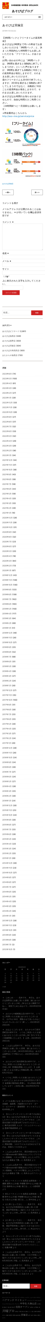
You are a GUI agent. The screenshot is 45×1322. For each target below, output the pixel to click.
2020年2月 (7, 566)
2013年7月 (6, 944)
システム (22, 1297)
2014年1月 (6, 916)
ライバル (8, 1304)
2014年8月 (7, 882)
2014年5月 (7, 896)
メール (6, 261)
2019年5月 (7, 609)
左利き (17, 1311)
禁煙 (14, 1315)
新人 (33, 1311)
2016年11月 (7, 753)
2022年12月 (7, 402)
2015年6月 (7, 834)
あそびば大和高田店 (10, 350)
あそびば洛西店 (8, 336)
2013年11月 (7, 925)
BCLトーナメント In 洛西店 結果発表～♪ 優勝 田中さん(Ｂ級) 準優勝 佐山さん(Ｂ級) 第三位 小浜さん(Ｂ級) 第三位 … (22, 1197)
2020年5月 (7, 551)
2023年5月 (7, 378)
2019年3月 (7, 618)
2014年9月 (7, 877)
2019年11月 (7, 580)
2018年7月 (6, 657)
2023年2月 (7, 393)
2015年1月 (6, 858)
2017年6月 (6, 719)
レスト (13, 1304)
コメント (8, 222)
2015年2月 (7, 853)
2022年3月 (7, 446)
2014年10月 (7, 873)
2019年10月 (7, 585)
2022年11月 (7, 407)
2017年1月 (6, 743)
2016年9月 (7, 762)
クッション (11, 1297)
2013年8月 (7, 940)
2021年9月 (7, 474)
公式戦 (38, 1304)
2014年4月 (7, 901)
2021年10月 (7, 470)
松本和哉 (6, 1109)
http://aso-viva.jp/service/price (18, 116)
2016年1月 (6, 801)
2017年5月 (6, 724)
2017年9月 (6, 705)
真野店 (10, 1315)
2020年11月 (7, 522)
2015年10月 (7, 815)
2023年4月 (7, 383)
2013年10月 (7, 930)
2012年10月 (7, 949)
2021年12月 (7, 460)
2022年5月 (7, 436)
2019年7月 (6, 599)
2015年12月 (7, 805)
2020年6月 (7, 546)
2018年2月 (7, 681)
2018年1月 (6, 685)
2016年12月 (7, 748)
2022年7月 (7, 426)
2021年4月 (7, 498)
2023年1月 (7, 398)
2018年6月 (7, 661)
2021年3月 (7, 503)
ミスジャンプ (30, 1300)
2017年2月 (6, 738)
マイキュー (21, 1300)
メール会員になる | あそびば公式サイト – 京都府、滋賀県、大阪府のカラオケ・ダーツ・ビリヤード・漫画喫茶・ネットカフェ (21, 1104)
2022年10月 (7, 412)
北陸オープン (22, 1306)
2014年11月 (7, 868)
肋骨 (19, 1315)
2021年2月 (7, 508)
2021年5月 (7, 494)
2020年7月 (7, 542)
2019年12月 (7, 575)
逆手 (29, 1315)
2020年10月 (7, 527)
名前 (5, 253)
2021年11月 (7, 465)
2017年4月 (7, 729)
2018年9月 (7, 647)
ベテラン (38, 1297)
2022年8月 (7, 422)
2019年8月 (7, 594)
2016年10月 (7, 757)
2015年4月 (7, 844)
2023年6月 (7, 374)
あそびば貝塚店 (7, 184)
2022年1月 (7, 455)
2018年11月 (7, 638)
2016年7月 (6, 772)
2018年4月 (7, 671)
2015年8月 (7, 825)
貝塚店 (24, 1314)
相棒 (7, 1315)
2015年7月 (6, 829)
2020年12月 (7, 518)
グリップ (17, 1297)
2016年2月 (7, 796)
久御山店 (32, 1303)
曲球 (35, 1311)
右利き (31, 1307)
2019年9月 (7, 589)
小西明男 (36, 1186)
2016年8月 (7, 767)
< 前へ (8, 192)
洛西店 (39, 1311)
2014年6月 (7, 892)
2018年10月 (7, 642)
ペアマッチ (8, 1300)
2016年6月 (7, 777)
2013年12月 (7, 920)
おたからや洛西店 (9, 355)
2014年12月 (7, 863)
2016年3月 (7, 791)
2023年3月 (7, 388)
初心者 (9, 1307)
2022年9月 (7, 417)
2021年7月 (6, 484)
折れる (23, 1311)
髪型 (39, 1315)
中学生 (23, 1303)
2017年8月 (6, 709)
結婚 (16, 1315)
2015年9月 (7, 820)
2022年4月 (7, 441)
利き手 (13, 1307)
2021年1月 (6, 513)
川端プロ (8, 1311)
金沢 (32, 1315)
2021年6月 (7, 489)
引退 (20, 1311)
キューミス (5, 1297)
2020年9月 (7, 532)
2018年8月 (7, 652)
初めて (5, 1307)
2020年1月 (7, 570)
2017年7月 (6, 714)
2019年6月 (7, 604)
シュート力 (32, 1297)
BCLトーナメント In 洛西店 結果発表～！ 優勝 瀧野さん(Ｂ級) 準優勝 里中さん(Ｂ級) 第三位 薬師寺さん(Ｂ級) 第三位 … (21, 1183)
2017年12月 (7, 690)
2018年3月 (7, 676)
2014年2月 (7, 911)
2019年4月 (7, 613)
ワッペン (17, 1304)
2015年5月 (7, 839)
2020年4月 (7, 556)
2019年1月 (6, 628)
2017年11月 (7, 695)
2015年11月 (7, 810)
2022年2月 (7, 450)
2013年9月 (7, 935)
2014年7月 (7, 887)
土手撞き (36, 1307)
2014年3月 (7, 906)
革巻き (35, 1315)
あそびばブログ (22, 11)
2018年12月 (7, 633)
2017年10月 (7, 700)
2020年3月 (7, 561)
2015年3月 (7, 849)
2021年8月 (7, 479)
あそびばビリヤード (10, 331)
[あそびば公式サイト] (5, 8)
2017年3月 (6, 733)
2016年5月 (7, 781)
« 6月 (4, 987)
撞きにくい (28, 1311)
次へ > (37, 192)
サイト (5, 269)
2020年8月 (7, 537)
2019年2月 (7, 623)
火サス (4, 1315)
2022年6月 (7, 431)
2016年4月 (7, 786)
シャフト (27, 1297)
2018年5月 (7, 666)
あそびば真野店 (8, 341)
